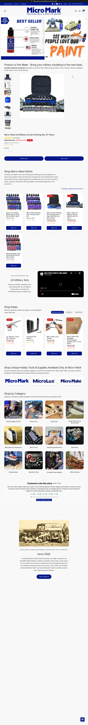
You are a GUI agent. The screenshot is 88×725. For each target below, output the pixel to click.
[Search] (76, 11)
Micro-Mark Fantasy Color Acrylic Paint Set (33, 200)
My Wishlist (23, 4)
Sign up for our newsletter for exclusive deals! (45, 1)
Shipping (6, 129)
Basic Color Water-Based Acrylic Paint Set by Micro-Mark (13, 200)
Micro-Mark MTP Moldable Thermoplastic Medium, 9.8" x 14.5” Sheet (74, 326)
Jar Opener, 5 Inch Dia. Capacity (12, 323)
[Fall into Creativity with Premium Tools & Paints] (44, 31)
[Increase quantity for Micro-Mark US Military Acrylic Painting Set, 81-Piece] (11, 138)
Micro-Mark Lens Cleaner (53, 323)
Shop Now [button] (77, 39)
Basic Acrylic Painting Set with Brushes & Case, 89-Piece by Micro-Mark (54, 201)
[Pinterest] (59, 4)
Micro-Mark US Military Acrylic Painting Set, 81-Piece (72, 201)
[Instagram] (55, 4)
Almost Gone (78, 298)
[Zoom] (72, 62)
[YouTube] (57, 4)
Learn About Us (44, 563)
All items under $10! (57, 298)
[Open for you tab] (82, 719)
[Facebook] (52, 4)
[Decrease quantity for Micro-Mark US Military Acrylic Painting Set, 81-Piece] (5, 138)
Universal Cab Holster (31, 323)
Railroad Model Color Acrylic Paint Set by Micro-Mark (13, 241)
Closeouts (69, 298)
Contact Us (16, 4)
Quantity (6, 134)
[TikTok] (61, 4)
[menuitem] (8, 4)
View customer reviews (44, 486)
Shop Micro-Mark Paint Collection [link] (72, 175)
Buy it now (64, 145)
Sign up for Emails (8, 4)
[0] (82, 11)
